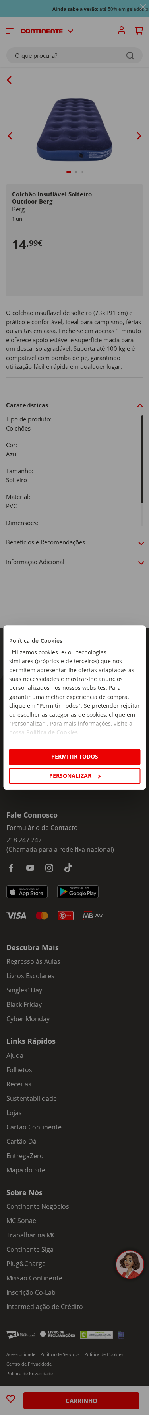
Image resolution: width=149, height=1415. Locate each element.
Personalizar (70, 775)
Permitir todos (74, 757)
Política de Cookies (51, 732)
